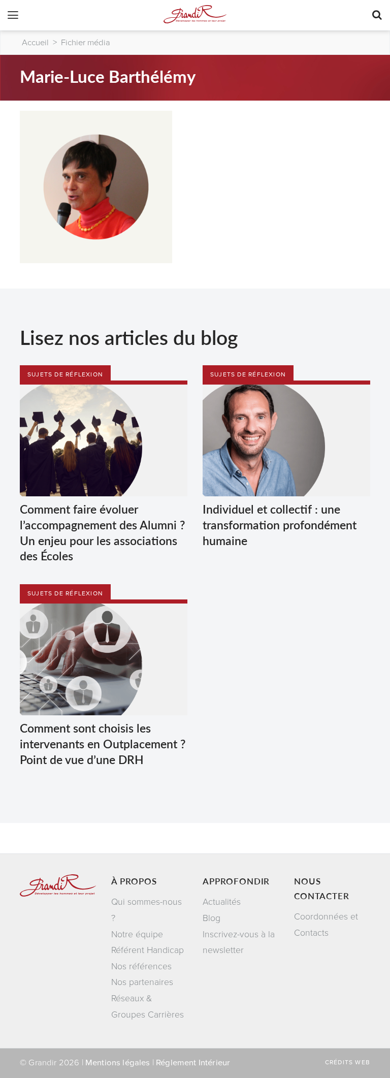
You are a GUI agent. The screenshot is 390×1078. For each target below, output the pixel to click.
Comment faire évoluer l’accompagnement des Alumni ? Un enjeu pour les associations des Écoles (102, 532)
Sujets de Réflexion (65, 374)
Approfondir (236, 881)
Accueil (35, 43)
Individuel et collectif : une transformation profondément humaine (279, 524)
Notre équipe (137, 934)
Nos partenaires (142, 982)
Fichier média (85, 43)
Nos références (141, 966)
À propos (134, 881)
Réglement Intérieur (193, 1063)
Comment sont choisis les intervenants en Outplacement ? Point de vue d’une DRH (102, 743)
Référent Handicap (147, 950)
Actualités (222, 902)
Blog (211, 918)
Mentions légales (117, 1063)
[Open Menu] (13, 16)
